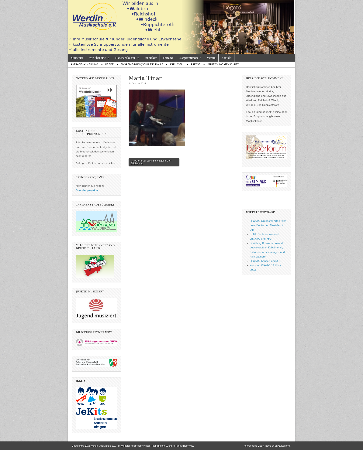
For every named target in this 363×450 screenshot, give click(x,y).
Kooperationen (188, 58)
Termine (168, 58)
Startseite (77, 58)
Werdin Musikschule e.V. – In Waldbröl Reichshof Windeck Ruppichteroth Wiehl (131, 446)
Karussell (177, 64)
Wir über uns (97, 58)
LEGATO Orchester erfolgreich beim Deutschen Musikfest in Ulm (268, 225)
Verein (211, 58)
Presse (195, 64)
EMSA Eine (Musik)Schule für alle (142, 64)
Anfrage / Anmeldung (84, 64)
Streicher (151, 58)
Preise (109, 64)
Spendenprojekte (87, 190)
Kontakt (226, 58)
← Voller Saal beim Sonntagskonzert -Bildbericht (152, 162)
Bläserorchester (125, 58)
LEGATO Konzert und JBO (266, 260)
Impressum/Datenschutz (223, 64)
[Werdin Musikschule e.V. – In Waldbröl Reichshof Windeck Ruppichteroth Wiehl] (181, 27)
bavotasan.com (283, 446)
